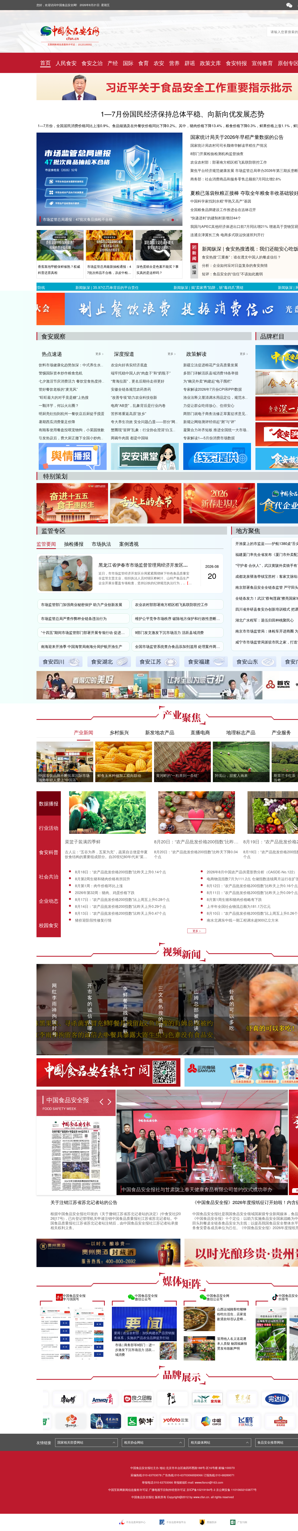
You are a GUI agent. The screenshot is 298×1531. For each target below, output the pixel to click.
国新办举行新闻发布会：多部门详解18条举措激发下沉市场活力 (94, 219)
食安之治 (92, 62)
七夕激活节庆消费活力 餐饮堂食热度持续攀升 (76, 381)
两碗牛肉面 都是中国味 (129, 437)
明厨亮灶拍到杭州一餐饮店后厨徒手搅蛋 (71, 413)
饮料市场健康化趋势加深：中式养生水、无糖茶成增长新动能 (88, 364)
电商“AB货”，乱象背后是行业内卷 (138, 405)
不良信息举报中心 (136, 1522)
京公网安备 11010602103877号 (236, 1490)
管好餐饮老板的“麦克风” (58, 389)
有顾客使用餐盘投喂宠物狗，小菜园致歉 (71, 429)
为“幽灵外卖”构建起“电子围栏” (207, 381)
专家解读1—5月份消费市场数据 (209, 437)
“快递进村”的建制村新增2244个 (215, 217)
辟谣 (189, 62)
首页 (45, 62)
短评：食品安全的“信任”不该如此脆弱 (232, 273)
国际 (128, 62)
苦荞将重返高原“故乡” (128, 413)
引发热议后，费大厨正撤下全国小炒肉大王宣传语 (79, 437)
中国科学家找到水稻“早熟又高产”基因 (220, 201)
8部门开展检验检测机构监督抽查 (216, 153)
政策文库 (210, 62)
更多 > (99, 354)
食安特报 (236, 62)
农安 (159, 62)
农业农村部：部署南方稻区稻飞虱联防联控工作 (228, 162)
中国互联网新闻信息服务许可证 (128, 1490)
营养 (174, 62)
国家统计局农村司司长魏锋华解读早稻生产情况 (228, 145)
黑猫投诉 (212, 1522)
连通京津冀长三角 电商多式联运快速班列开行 (227, 234)
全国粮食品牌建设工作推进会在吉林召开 (223, 209)
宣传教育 (262, 62)
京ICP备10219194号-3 (201, 1490)
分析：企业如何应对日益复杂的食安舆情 (235, 265)
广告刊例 (242, 1522)
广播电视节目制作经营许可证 (167, 1490)
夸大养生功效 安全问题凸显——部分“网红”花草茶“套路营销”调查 (163, 421)
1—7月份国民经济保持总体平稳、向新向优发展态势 (182, 113)
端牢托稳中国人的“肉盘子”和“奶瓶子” (140, 372)
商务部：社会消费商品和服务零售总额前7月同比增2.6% (235, 178)
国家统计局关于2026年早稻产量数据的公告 (237, 136)
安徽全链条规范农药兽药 (131, 389)
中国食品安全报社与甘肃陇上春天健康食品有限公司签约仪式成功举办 (196, 1189)
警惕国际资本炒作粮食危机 (61, 372)
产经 (112, 62)
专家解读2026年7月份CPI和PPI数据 (212, 389)
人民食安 (66, 62)
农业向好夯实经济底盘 (129, 364)
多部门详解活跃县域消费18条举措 (210, 372)
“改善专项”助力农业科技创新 (134, 397)
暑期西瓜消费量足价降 (57, 421)
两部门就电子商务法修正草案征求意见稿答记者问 (223, 413)
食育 (143, 62)
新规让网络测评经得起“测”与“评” (209, 421)
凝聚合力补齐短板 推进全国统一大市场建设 (218, 429)
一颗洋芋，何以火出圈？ (59, 405)
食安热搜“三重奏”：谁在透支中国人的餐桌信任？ (241, 256)
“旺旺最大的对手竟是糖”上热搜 (64, 397)
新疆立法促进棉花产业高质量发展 (210, 364)
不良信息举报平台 (176, 1522)
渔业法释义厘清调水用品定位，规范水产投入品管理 (225, 397)
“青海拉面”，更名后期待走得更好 (137, 381)
